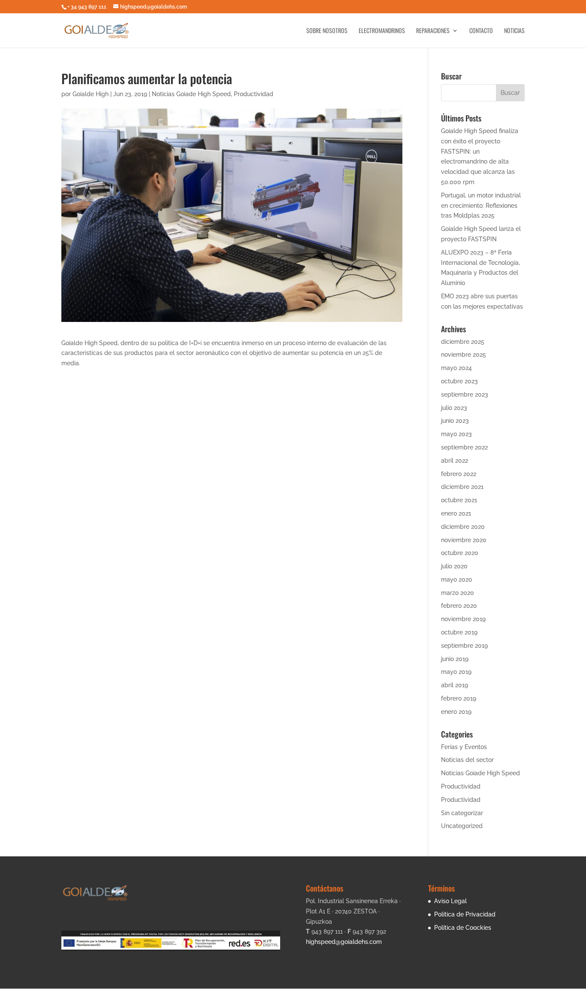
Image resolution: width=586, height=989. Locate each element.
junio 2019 (454, 658)
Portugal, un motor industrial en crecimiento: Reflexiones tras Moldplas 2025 (481, 205)
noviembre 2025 (463, 354)
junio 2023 (455, 420)
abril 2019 (454, 685)
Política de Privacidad (464, 914)
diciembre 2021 (462, 486)
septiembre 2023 (464, 394)
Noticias (514, 31)
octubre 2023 (459, 381)
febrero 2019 (458, 698)
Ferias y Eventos (464, 746)
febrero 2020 (459, 605)
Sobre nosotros (326, 31)
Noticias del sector (467, 759)
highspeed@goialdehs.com (344, 941)
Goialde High (90, 94)
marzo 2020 (457, 592)
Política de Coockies (462, 927)
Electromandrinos (382, 31)
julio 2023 (454, 407)
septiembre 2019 (464, 645)
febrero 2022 (458, 473)
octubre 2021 (459, 500)
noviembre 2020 (463, 540)
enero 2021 (456, 513)
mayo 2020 (456, 579)
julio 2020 (454, 566)
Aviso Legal (450, 901)
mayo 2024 (456, 367)
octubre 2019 (459, 632)
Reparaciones (433, 31)
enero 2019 (456, 711)
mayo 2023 (456, 434)
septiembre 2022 (464, 447)
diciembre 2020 (463, 526)
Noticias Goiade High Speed (191, 94)
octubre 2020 (459, 552)
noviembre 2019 (463, 619)
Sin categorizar (462, 813)
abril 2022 (454, 460)
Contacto (481, 31)
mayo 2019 (456, 671)
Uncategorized (462, 825)
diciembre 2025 (462, 341)
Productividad (253, 94)
